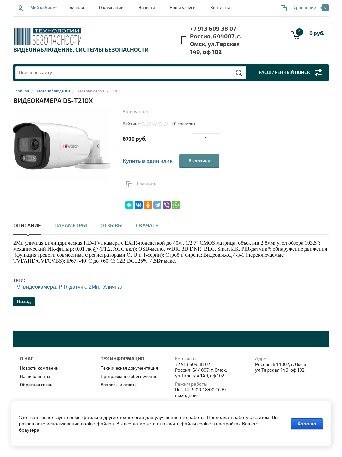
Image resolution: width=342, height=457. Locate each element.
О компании (111, 8)
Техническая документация (129, 368)
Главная (75, 8)
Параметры (70, 225)
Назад (24, 301)
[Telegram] (157, 205)
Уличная (113, 287)
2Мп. (94, 287)
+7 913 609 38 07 (213, 29)
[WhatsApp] (176, 205)
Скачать (147, 225)
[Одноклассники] (148, 205)
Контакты (220, 8)
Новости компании (39, 368)
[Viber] (167, 205)
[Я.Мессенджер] (129, 205)
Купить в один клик (148, 161)
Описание (27, 225)
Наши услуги (183, 8)
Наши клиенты (35, 376)
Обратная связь (36, 385)
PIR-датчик (72, 287)
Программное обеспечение (129, 376)
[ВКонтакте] (139, 205)
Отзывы (111, 225)
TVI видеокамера (34, 287)
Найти (239, 73)
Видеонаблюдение (52, 91)
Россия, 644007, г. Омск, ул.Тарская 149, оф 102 (215, 44)
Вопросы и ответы (119, 385)
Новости (146, 8)
